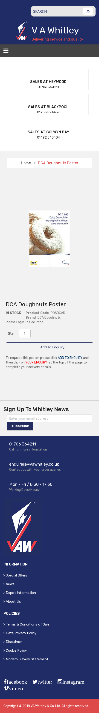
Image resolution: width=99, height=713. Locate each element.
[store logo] (21, 31)
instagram (73, 682)
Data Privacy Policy (21, 633)
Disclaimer (14, 642)
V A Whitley (55, 30)
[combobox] (63, 11)
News (10, 584)
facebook (17, 682)
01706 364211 (48, 87)
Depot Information (21, 593)
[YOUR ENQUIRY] (93, 52)
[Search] (88, 11)
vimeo (16, 688)
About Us (13, 601)
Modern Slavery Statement (27, 659)
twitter (45, 682)
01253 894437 (48, 112)
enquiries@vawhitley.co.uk (34, 464)
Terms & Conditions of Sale (27, 624)
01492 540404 (48, 137)
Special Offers (16, 575)
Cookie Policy (16, 650)
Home (26, 163)
